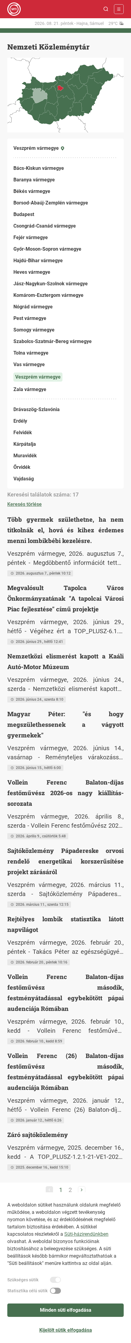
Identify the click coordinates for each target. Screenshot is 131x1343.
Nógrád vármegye (33, 307)
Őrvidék (21, 467)
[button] (106, 9)
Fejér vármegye (30, 237)
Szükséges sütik (22, 1280)
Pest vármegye (29, 318)
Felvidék (22, 432)
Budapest (23, 214)
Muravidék (25, 456)
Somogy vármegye (34, 330)
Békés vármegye (31, 191)
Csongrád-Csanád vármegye (44, 226)
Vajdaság (23, 479)
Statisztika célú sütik (27, 1291)
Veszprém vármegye (38, 377)
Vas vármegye (29, 364)
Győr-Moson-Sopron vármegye (47, 249)
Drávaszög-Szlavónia (36, 409)
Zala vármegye (29, 389)
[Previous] (49, 1190)
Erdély (20, 421)
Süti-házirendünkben (86, 1234)
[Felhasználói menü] (119, 9)
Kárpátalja (24, 444)
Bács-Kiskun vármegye (38, 168)
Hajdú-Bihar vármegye (38, 260)
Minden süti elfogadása (65, 1310)
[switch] (55, 1280)
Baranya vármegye (34, 180)
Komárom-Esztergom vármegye (48, 295)
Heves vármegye (31, 272)
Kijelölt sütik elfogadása (65, 1330)
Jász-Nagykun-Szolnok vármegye (50, 284)
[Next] (81, 1190)
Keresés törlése (24, 504)
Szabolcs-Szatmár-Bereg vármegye (52, 341)
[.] (14, 9)
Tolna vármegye (30, 353)
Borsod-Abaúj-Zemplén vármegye (50, 203)
